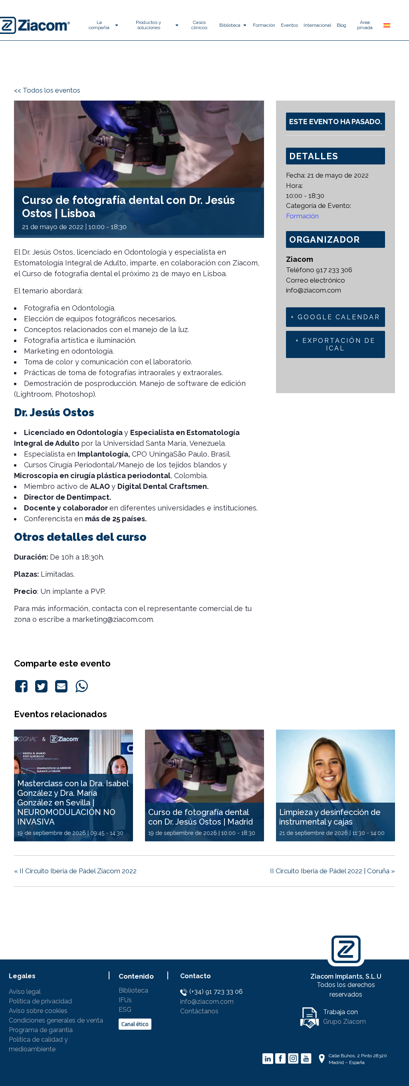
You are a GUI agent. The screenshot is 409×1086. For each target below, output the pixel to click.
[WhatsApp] (81, 686)
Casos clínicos (199, 25)
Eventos (289, 25)
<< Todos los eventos (47, 90)
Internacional (317, 25)
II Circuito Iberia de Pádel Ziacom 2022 (75, 871)
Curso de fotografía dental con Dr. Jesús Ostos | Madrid (200, 817)
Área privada (365, 25)
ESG (125, 1009)
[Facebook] (22, 686)
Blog (341, 25)
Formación (264, 25)
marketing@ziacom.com (112, 619)
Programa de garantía (41, 1030)
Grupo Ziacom (344, 1021)
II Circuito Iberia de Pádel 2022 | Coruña (332, 871)
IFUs (125, 1000)
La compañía (99, 25)
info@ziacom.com (207, 1001)
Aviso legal (25, 991)
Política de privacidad (40, 1001)
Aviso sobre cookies (38, 1011)
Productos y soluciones (148, 25)
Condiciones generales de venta (56, 1020)
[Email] (61, 686)
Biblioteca (229, 25)
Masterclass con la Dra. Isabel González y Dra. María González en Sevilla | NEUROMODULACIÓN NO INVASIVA (72, 803)
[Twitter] (41, 686)
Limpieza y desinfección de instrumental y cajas (330, 817)
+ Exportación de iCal (335, 344)
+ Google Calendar (335, 317)
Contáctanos (199, 1011)
